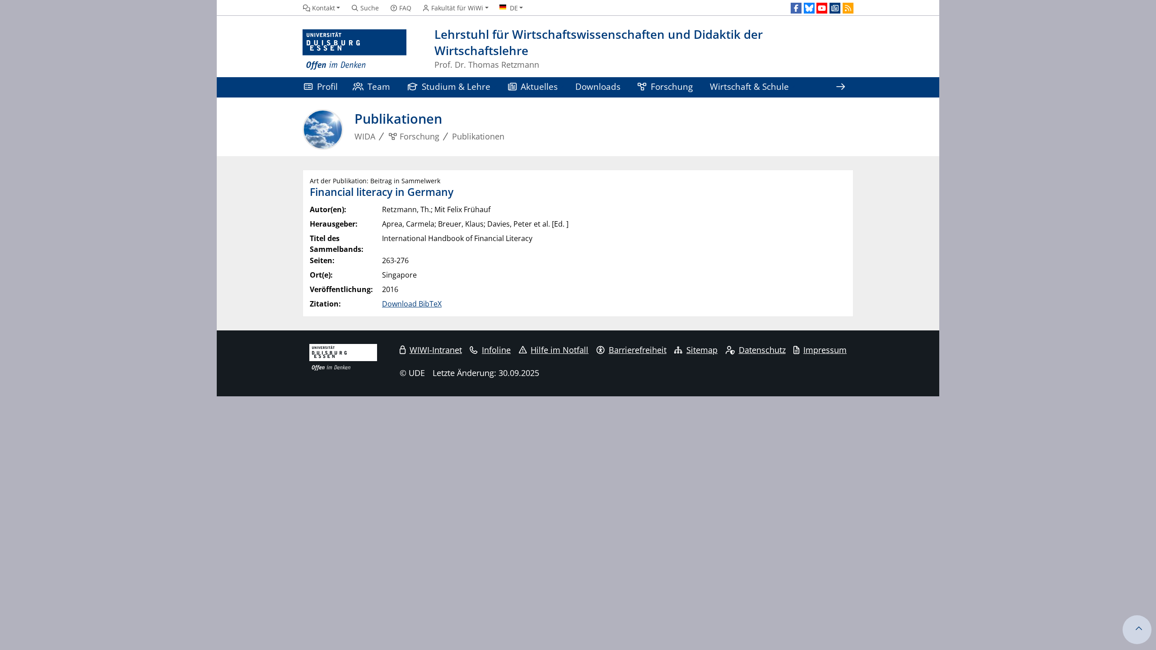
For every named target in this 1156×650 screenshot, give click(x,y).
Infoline (496, 349)
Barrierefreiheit (638, 349)
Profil (327, 86)
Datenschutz (762, 349)
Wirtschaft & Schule (749, 86)
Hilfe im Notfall (559, 349)
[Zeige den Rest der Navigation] (840, 87)
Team (379, 86)
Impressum (825, 349)
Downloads (597, 86)
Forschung (672, 86)
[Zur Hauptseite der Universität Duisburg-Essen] (354, 49)
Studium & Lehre (456, 86)
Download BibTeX (412, 304)
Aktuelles (539, 86)
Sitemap (702, 349)
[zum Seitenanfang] (1137, 629)
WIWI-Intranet (436, 349)
